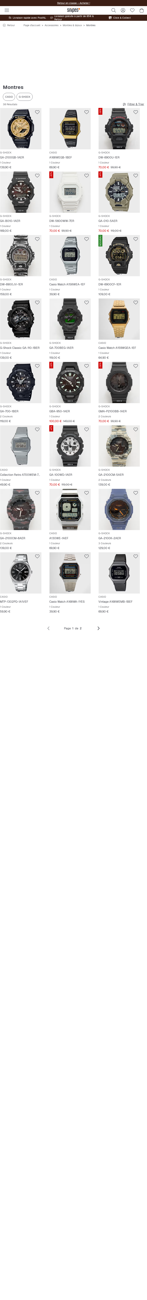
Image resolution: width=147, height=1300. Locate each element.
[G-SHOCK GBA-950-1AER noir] (70, 382)
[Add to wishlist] (37, 112)
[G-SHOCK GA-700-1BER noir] (21, 382)
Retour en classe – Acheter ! (73, 3)
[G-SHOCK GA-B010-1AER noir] (21, 192)
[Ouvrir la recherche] (114, 10)
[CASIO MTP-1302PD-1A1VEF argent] (21, 573)
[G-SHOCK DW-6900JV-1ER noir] (21, 255)
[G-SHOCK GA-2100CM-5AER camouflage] (119, 446)
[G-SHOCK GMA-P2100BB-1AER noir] (119, 382)
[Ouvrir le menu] (7, 10)
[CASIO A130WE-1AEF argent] (70, 509)
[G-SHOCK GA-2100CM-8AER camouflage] (21, 509)
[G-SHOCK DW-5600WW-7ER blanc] (70, 192)
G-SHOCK (24, 96)
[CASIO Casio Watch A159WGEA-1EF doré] (119, 319)
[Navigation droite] (98, 628)
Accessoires (51, 25)
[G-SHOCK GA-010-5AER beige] (119, 192)
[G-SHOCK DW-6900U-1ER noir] (119, 129)
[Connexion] (123, 10)
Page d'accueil (31, 25)
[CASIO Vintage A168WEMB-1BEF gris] (119, 573)
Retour (11, 25)
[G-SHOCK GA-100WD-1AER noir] (70, 446)
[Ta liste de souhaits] (132, 10)
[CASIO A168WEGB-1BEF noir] (70, 129)
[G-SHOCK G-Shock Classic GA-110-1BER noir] (21, 319)
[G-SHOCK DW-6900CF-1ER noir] (119, 255)
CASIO (9, 96)
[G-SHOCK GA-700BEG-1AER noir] (70, 319)
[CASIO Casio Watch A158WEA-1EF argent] (70, 255)
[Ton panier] (142, 10)
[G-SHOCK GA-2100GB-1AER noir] (21, 129)
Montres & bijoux (72, 25)
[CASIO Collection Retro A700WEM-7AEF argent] (21, 446)
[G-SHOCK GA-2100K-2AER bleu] (119, 509)
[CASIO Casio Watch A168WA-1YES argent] (70, 573)
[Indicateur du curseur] (19, 147)
